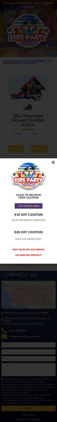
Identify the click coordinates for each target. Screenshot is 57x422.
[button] (53, 162)
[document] (28, 211)
